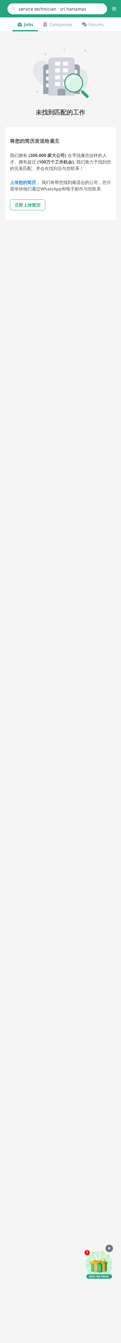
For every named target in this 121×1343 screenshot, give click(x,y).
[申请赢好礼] (99, 1265)
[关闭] (109, 1248)
